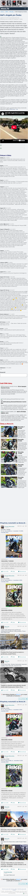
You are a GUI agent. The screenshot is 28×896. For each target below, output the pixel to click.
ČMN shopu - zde (14, 109)
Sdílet (13, 571)
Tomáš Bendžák (8, 872)
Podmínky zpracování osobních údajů (9, 889)
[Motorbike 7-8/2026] (14, 431)
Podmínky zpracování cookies (19, 889)
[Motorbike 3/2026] (14, 482)
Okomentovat (22, 571)
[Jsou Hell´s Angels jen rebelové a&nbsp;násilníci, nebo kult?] (0, 36)
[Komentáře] (25, 526)
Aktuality (11, 12)
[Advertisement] (14, 505)
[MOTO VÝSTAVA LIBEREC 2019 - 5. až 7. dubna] (14, 416)
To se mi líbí (5, 571)
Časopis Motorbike (9, 526)
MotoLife (7, 626)
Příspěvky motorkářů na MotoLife (13, 523)
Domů (2, 12)
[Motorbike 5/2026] (14, 457)
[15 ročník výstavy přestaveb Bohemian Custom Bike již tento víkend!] (14, 404)
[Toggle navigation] (25, 8)
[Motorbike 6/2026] (14, 444)
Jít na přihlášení (22, 699)
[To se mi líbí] (23, 526)
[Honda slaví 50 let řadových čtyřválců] (14, 391)
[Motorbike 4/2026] (14, 469)
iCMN (6, 12)
